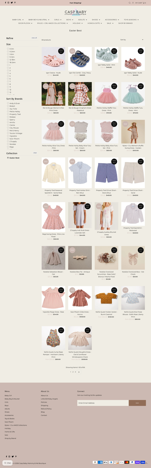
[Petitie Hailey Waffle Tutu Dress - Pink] (106, 94)
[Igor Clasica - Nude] (53, 59)
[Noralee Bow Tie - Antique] (80, 258)
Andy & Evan (14, 103)
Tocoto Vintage (15, 133)
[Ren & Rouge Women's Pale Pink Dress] (53, 94)
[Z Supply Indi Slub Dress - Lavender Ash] (80, 215)
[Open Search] (129, 3)
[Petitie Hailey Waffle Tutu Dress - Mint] (133, 94)
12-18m (12, 60)
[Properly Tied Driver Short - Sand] (133, 172)
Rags (11, 147)
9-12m (12, 57)
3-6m (11, 54)
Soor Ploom (14, 139)
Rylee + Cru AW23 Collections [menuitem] (51, 23)
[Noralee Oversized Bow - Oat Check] (133, 258)
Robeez (12, 117)
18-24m (12, 62)
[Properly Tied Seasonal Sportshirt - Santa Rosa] (53, 172)
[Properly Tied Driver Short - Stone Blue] (106, 172)
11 (10, 87)
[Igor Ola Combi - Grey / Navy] (80, 59)
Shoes (95, 20)
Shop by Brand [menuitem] (125, 23)
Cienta (12, 125)
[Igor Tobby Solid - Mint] (106, 55)
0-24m (12, 52)
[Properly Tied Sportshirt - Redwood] (133, 214)
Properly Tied (15, 114)
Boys (68, 20)
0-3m (11, 49)
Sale (109, 23)
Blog (43, 412)
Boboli (12, 106)
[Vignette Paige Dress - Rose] (53, 298)
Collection (11, 153)
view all (34, 38)
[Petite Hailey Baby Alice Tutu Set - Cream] (80, 131)
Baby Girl (17, 20)
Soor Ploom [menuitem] (24, 23)
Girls (57, 20)
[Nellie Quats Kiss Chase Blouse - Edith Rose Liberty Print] (133, 298)
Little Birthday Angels (49, 399)
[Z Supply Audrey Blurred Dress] (106, 216)
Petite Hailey (14, 111)
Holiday (8, 428)
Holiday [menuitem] (77, 23)
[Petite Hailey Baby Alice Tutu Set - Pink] (106, 131)
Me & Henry (14, 131)
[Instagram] (8, 3)
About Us (44, 395)
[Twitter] (11, 3)
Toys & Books (130, 20)
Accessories (111, 20)
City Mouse (14, 128)
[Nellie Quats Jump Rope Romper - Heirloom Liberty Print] (53, 338)
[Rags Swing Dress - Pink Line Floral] (53, 217)
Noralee (12, 144)
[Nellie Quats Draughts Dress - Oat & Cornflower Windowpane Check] (80, 338)
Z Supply (13, 141)
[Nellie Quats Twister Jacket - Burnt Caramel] (106, 298)
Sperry (12, 120)
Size (8, 44)
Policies (44, 402)
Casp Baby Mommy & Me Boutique (32, 463)
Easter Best (14, 158)
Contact (44, 415)
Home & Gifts (94, 23)
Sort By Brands (14, 98)
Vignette (13, 136)
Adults (81, 20)
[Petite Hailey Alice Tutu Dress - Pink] (53, 131)
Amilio (12, 122)
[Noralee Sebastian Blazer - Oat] (53, 258)
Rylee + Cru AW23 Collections (16, 425)
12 (10, 90)
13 (10, 92)
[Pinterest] (15, 3)
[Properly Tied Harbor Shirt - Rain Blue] (80, 172)
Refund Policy (46, 409)
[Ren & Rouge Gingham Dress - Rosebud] (80, 94)
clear (35, 153)
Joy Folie (13, 109)
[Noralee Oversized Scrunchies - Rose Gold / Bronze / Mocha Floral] (106, 258)
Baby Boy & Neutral (38, 20)
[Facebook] (5, 3)
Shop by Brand (10, 438)
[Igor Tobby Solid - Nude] (133, 59)
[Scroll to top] (146, 463)
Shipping (44, 405)
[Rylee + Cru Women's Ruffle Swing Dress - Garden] (133, 131)
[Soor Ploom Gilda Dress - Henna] (80, 298)
